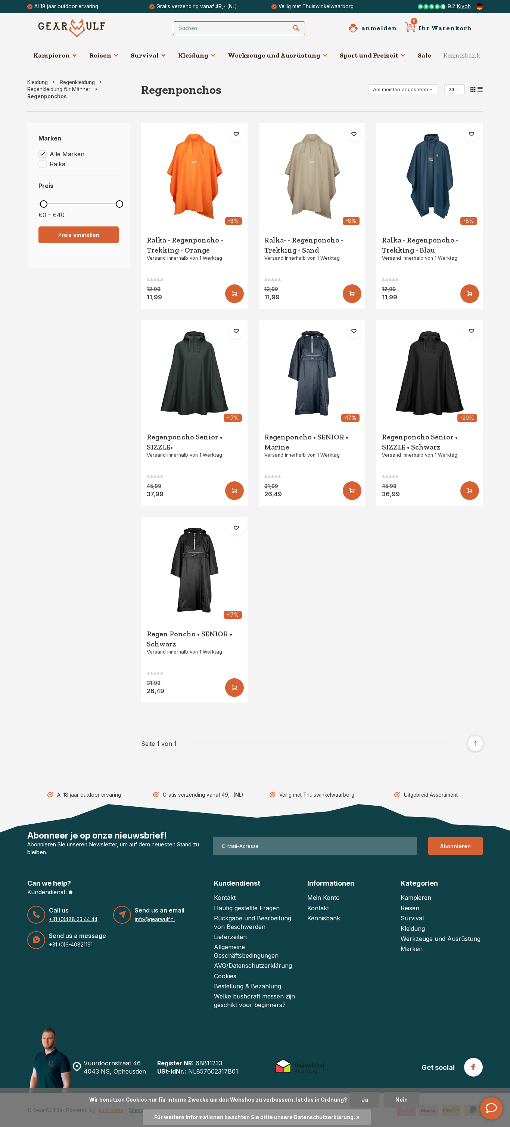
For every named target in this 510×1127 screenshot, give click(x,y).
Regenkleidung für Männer (58, 89)
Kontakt (225, 897)
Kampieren (51, 55)
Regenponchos (47, 96)
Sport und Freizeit (369, 55)
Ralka (57, 164)
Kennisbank (462, 55)
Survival (145, 55)
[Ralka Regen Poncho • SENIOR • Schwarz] (194, 570)
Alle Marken (67, 154)
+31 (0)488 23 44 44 (73, 919)
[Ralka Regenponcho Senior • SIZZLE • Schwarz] (429, 373)
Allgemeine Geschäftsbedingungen (246, 951)
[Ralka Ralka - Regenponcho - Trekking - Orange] (194, 176)
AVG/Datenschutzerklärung (253, 965)
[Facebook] (473, 1067)
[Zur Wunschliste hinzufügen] (236, 134)
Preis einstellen (78, 235)
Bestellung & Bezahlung (247, 986)
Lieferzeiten (230, 937)
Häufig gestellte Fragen (247, 908)
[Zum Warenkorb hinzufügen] (234, 293)
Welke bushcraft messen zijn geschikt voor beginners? (254, 1000)
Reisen (100, 55)
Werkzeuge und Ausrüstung (274, 55)
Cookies (225, 976)
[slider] (43, 204)
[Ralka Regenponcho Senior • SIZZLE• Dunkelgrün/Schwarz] (194, 373)
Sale (424, 55)
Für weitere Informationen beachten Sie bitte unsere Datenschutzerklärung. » (257, 1117)
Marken (412, 948)
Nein (401, 1100)
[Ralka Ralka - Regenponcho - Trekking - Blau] (429, 176)
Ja (364, 1100)
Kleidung (193, 55)
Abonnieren (455, 846)
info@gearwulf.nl (155, 919)
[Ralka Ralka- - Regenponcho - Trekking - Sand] (312, 176)
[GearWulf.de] (83, 28)
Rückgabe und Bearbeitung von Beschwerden (252, 922)
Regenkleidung (77, 82)
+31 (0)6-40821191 (71, 945)
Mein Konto (323, 897)
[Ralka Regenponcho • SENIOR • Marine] (312, 373)
